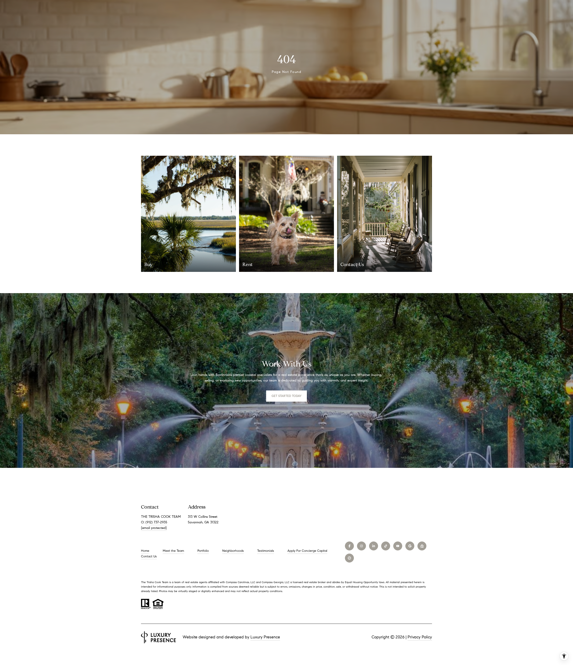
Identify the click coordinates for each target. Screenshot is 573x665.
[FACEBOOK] (349, 545)
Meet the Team (173, 551)
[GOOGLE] (409, 545)
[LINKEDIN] (373, 545)
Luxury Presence (265, 637)
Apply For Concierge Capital (307, 551)
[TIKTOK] (385, 545)
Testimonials (265, 551)
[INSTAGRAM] (361, 545)
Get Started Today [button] (286, 396)
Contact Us (149, 556)
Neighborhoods (233, 551)
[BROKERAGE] (349, 558)
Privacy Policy (420, 637)
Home (145, 551)
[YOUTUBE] (397, 545)
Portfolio (203, 551)
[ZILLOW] (421, 545)
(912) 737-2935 (156, 522)
